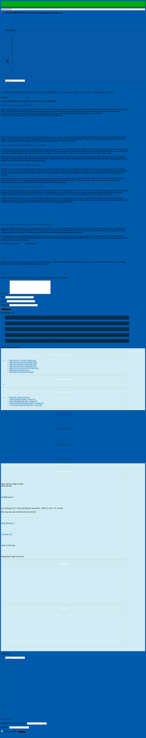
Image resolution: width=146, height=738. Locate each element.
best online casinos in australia (113, 113)
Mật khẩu (5, 727)
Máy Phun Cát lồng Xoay (23, 46)
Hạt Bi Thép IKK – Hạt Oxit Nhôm (26, 63)
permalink (40, 244)
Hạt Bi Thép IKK (15, 57)
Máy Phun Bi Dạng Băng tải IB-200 (27, 42)
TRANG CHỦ (14, 32)
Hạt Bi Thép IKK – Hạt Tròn (24, 59)
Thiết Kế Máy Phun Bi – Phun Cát (22, 65)
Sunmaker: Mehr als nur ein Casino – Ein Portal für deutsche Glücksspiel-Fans (35, 344)
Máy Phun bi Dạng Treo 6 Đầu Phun (27, 38)
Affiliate (12, 422)
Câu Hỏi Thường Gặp (17, 449)
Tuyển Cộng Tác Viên (17, 420)
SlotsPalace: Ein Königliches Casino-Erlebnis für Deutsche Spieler (30, 320)
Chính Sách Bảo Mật (17, 437)
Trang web (5, 305)
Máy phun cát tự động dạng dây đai (27, 52)
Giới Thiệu (13, 418)
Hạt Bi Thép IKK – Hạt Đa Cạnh (26, 61)
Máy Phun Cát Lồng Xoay (19, 370)
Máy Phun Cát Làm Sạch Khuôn (26, 48)
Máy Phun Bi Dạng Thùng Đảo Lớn (23, 366)
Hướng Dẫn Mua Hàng (18, 451)
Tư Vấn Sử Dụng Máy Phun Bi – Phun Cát (30, 73)
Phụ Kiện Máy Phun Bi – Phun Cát (27, 55)
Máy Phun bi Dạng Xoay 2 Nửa (25, 40)
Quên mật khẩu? (7, 735)
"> (7, 6)
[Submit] (6, 83)
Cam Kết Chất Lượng (17, 435)
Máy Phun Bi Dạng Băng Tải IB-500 (27, 44)
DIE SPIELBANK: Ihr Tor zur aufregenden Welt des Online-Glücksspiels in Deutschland (38, 332)
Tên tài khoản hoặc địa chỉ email (14, 723)
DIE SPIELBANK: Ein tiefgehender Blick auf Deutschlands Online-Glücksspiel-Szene (37, 338)
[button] (10, 30)
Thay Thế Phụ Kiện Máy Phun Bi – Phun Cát (31, 71)
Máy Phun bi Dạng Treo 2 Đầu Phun (27, 36)
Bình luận (5, 293)
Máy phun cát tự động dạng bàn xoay (28, 54)
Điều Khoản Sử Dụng (17, 433)
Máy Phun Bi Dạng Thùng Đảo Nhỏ (23, 364)
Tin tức (12, 75)
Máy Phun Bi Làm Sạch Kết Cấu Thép (24, 368)
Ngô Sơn (32, 97)
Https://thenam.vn (7, 523)
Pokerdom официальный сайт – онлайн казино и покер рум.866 (26, 269)
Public (2, 87)
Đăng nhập (21, 731)
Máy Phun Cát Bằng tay (23, 50)
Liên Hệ (12, 77)
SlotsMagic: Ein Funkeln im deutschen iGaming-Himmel (26, 326)
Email (3, 301)
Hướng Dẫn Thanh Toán (18, 453)
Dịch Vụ (12, 67)
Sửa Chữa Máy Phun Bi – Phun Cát (27, 69)
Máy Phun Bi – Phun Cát (18, 34)
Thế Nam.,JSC (6, 534)
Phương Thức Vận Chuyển (19, 455)
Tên (3, 297)
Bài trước (4, 267)
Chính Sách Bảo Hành (18, 440)
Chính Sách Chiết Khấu (18, 438)
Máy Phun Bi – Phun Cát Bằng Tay (23, 360)
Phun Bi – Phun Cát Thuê (19, 397)
